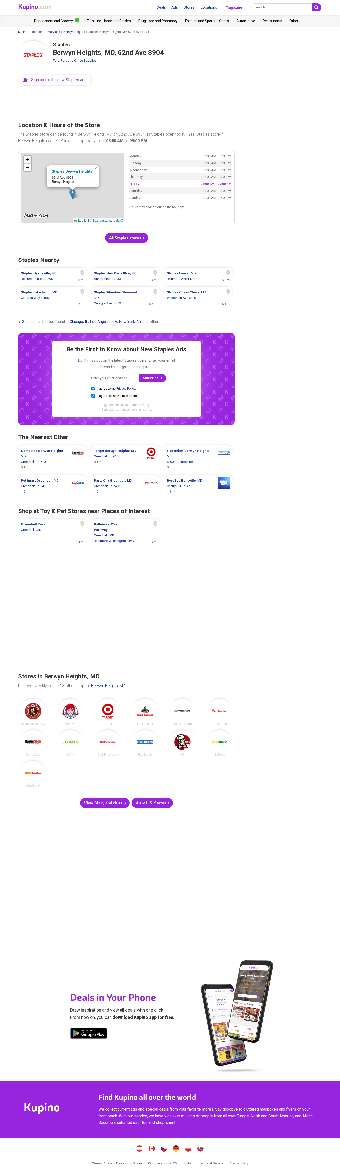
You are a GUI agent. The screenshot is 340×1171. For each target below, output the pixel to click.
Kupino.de (176, 1149)
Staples (28, 322)
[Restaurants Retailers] (272, 21)
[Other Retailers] (293, 21)
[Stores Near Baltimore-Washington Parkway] (125, 532)
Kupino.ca (152, 1149)
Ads (174, 7)
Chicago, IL (79, 322)
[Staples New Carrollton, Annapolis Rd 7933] (125, 276)
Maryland (54, 32)
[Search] (316, 7)
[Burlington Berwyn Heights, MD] (220, 712)
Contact (188, 1163)
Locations (208, 7)
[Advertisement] (126, 102)
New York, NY (130, 322)
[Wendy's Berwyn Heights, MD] (70, 712)
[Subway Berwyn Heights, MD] (220, 743)
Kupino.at (139, 1149)
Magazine (233, 7)
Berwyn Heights (74, 32)
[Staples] (33, 56)
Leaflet (82, 220)
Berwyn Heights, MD (108, 685)
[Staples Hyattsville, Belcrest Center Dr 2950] (52, 276)
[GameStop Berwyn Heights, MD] (33, 743)
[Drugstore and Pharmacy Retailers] (158, 21)
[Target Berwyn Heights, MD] (108, 712)
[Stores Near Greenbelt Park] (52, 532)
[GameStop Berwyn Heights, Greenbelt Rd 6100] (52, 459)
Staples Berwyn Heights (72, 171)
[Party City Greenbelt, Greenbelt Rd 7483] (125, 486)
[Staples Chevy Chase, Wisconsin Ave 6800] (198, 297)
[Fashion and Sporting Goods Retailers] (207, 21)
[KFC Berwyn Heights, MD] (182, 743)
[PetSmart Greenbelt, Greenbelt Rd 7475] (52, 486)
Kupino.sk (200, 1149)
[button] (55, 79)
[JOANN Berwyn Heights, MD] (70, 743)
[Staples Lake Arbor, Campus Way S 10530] (52, 297)
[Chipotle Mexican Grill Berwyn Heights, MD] (33, 712)
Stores (189, 7)
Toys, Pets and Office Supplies (74, 60)
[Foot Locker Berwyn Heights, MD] (145, 712)
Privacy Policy (125, 388)
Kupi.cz (164, 1149)
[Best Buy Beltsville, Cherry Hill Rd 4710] (198, 486)
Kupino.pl (188, 1149)
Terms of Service (211, 1163)
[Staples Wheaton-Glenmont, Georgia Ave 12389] (125, 297)
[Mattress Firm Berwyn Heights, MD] (182, 712)
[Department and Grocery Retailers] (56, 21)
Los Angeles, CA (103, 322)
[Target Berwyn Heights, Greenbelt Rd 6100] (125, 459)
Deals (161, 7)
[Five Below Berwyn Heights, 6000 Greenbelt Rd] (198, 459)
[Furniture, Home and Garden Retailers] (109, 21)
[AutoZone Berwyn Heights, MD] (33, 774)
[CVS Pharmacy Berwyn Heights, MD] (108, 743)
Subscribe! (151, 378)
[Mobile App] (89, 1034)
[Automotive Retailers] (245, 21)
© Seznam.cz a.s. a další (106, 220)
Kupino (22, 32)
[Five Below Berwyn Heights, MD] (145, 743)
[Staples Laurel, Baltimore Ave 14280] (198, 276)
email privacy (140, 405)
